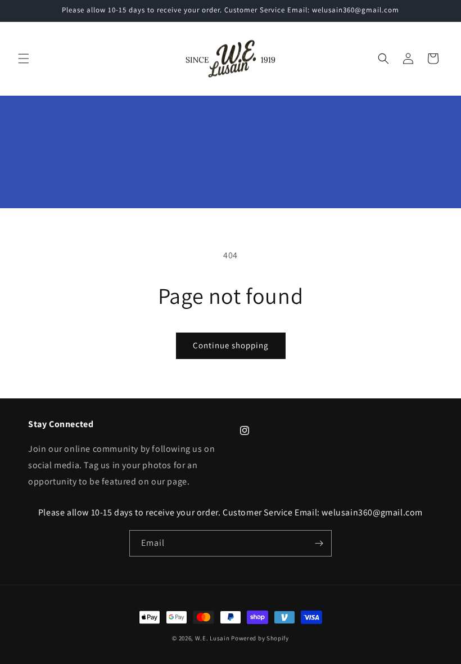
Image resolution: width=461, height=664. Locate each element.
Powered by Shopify (260, 638)
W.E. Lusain (213, 638)
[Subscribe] (318, 543)
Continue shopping (231, 345)
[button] (23, 58)
